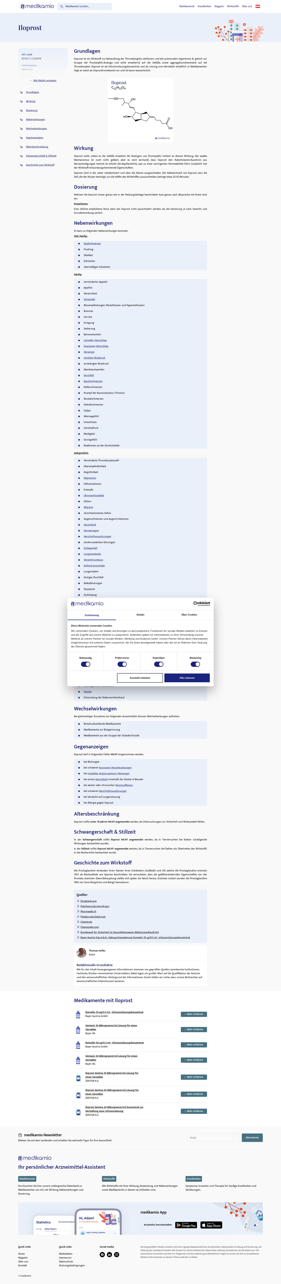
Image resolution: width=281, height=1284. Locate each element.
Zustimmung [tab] (92, 615)
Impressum (65, 1258)
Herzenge (89, 352)
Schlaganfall (90, 548)
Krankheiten (204, 6)
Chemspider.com (89, 927)
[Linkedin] (109, 1254)
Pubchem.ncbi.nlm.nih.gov (94, 906)
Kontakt (22, 1266)
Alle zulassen (187, 677)
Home (21, 1254)
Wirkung (30, 101)
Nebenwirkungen (35, 120)
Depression (90, 478)
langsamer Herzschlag (96, 346)
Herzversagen (91, 531)
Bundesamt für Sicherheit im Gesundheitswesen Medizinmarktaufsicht (119, 932)
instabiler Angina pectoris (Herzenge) (108, 773)
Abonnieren (252, 1137)
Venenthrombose (93, 560)
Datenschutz (66, 1262)
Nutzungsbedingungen (72, 1266)
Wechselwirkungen (36, 129)
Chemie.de (86, 922)
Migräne (88, 507)
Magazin (219, 6)
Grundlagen (32, 92)
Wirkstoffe (233, 6)
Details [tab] (141, 614)
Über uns (247, 6)
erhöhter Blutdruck (94, 358)
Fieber (87, 410)
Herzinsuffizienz (124, 785)
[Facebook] (102, 1254)
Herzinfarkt (90, 525)
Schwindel (89, 299)
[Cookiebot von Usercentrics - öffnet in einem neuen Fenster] (196, 603)
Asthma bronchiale (94, 566)
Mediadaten (65, 1254)
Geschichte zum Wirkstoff (40, 165)
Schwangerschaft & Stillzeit (41, 156)
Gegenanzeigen (34, 138)
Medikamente (186, 6)
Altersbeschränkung (37, 147)
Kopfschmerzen (92, 243)
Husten (88, 692)
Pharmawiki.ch (88, 911)
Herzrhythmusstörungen (97, 536)
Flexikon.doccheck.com (93, 917)
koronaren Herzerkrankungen (115, 768)
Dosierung (32, 111)
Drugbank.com (88, 901)
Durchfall (89, 375)
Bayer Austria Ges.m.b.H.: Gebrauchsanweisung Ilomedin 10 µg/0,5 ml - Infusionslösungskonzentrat (135, 937)
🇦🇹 (257, 6)
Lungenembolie (92, 554)
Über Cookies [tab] (189, 614)
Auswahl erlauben (140, 677)
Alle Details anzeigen (44, 80)
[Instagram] (116, 1254)
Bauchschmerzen (93, 381)
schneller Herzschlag (95, 340)
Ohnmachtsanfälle (94, 495)
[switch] (122, 664)
